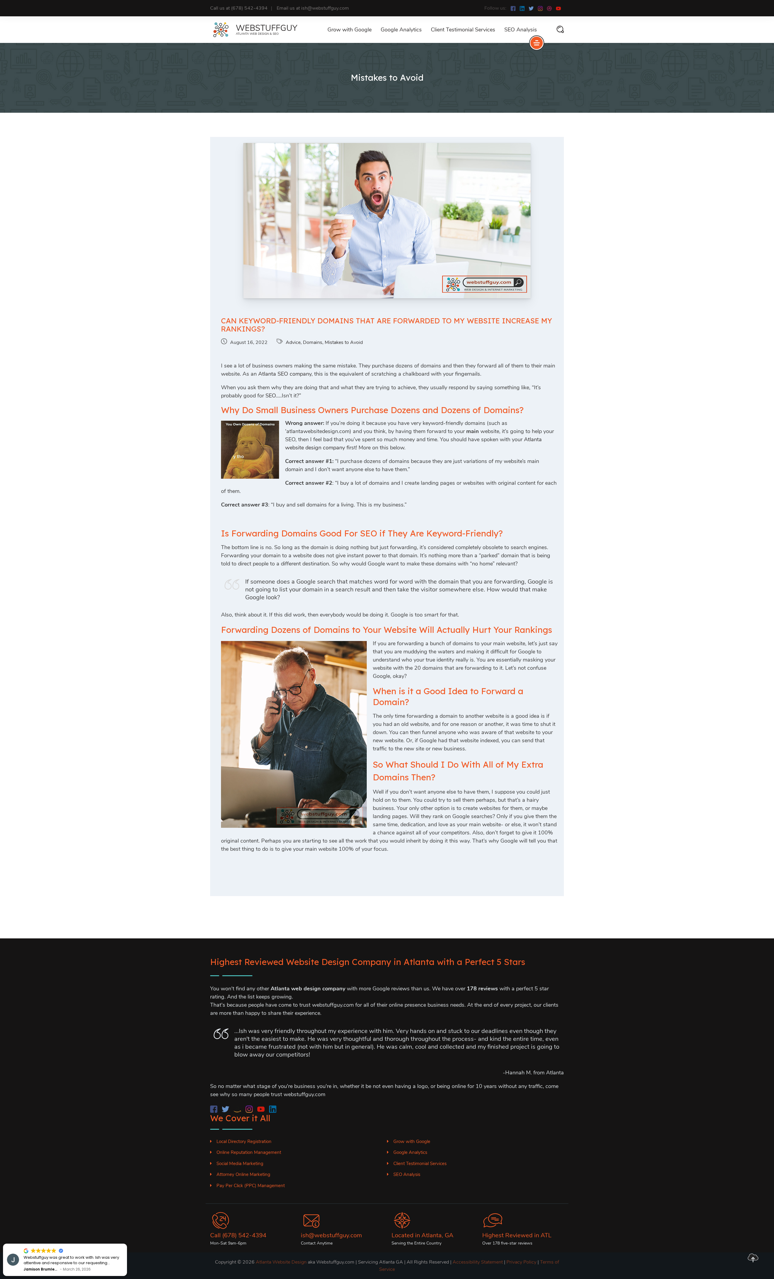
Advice (293, 342)
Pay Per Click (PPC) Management (250, 1186)
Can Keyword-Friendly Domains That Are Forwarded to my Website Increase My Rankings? (386, 325)
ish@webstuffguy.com (331, 1235)
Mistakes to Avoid (344, 342)
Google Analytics (401, 29)
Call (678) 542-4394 (238, 1235)
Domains (312, 342)
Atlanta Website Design (281, 1262)
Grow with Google (349, 29)
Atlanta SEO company (284, 373)
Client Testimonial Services (463, 29)
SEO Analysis (520, 29)
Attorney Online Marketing (243, 1174)
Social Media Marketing (239, 1164)
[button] (126, 1244)
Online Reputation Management (248, 1152)
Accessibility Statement (478, 1262)
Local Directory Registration (244, 1141)
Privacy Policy (521, 1262)
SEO (270, 395)
